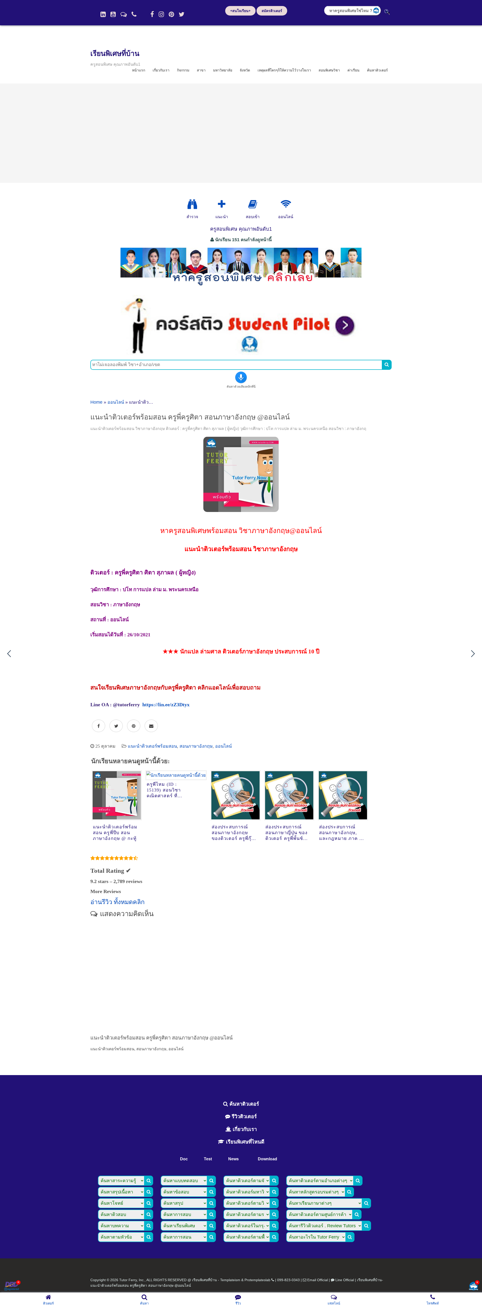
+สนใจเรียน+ (240, 11)
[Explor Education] (192, 204)
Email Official (317, 1280)
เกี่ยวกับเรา (161, 70)
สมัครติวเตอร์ (272, 11)
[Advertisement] (241, 133)
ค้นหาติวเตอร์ (377, 70)
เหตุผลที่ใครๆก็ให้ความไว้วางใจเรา (284, 70)
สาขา (201, 70)
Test (208, 1159)
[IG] (161, 14)
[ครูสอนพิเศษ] (241, 288)
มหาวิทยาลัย (222, 70)
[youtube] (113, 14)
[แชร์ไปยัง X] (116, 726)
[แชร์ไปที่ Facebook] (98, 726)
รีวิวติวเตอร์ (243, 1116)
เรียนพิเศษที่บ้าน (114, 53)
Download (267, 1159)
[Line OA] (123, 14)
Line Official (344, 1280)
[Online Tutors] (285, 204)
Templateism (230, 1280)
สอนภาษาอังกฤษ (196, 746)
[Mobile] (134, 14)
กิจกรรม (183, 70)
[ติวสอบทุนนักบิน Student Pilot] (241, 353)
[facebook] (152, 14)
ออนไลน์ (115, 402)
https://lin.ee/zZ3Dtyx (166, 704)
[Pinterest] (171, 14)
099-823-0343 (288, 1280)
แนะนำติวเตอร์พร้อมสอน (152, 746)
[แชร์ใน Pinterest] (134, 726)
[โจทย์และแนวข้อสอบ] (473, 1286)
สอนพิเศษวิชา (329, 70)
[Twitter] (182, 14)
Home (96, 402)
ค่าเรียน (353, 70)
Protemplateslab (257, 1280)
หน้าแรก (138, 70)
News (233, 1159)
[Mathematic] (221, 204)
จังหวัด (245, 70)
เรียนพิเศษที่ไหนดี (244, 1142)
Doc (184, 1159)
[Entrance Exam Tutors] (252, 204)
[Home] (103, 14)
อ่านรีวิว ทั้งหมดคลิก (117, 902)
